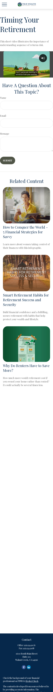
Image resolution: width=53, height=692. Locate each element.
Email (3, 115)
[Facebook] (24, 667)
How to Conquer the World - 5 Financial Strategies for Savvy (25, 232)
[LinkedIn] (29, 667)
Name (3, 97)
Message (4, 133)
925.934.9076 (29, 645)
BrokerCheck (32, 681)
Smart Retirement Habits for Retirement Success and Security (26, 300)
